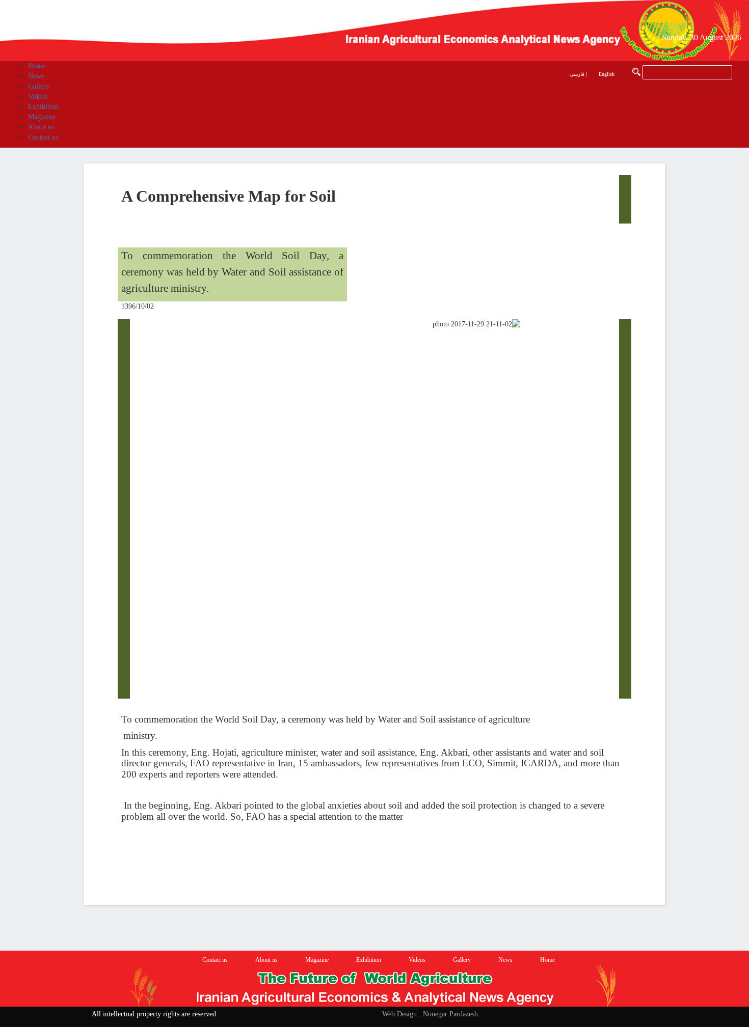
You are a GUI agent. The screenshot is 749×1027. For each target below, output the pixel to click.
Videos (417, 959)
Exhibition (368, 959)
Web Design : (401, 1014)
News (505, 959)
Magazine (317, 959)
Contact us (215, 959)
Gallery (462, 959)
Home (547, 959)
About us (266, 959)
